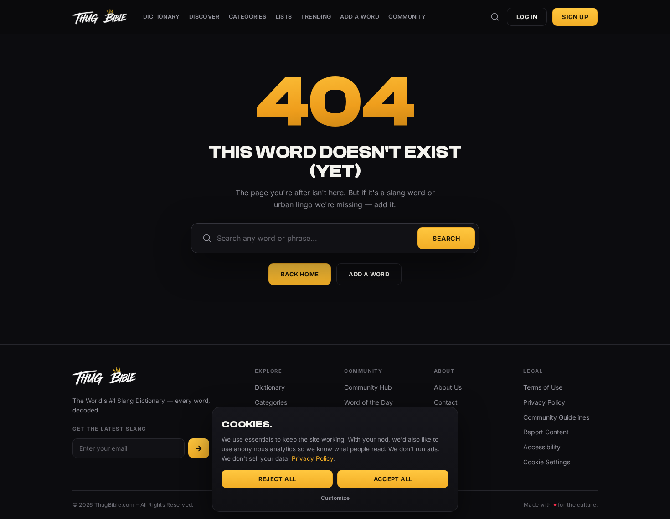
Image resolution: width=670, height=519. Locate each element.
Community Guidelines (556, 417)
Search (446, 238)
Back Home (300, 274)
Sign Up (575, 16)
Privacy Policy (544, 402)
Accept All (393, 479)
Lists (284, 16)
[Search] (495, 16)
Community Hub (368, 387)
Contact (446, 402)
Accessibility (542, 447)
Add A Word (359, 16)
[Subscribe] (198, 448)
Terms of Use (542, 387)
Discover (204, 16)
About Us (448, 387)
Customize (335, 497)
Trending (316, 16)
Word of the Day (368, 402)
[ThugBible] (99, 17)
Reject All (277, 479)
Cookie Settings (546, 462)
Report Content (546, 432)
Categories (248, 16)
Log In (526, 16)
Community (407, 16)
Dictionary (161, 16)
